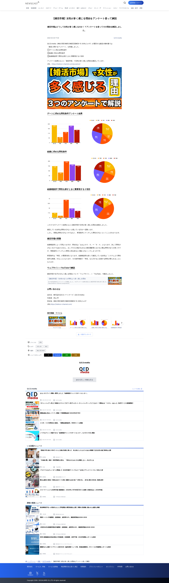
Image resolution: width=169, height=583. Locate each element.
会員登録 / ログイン (136, 3)
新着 (27, 8)
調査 (141, 8)
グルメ (90, 8)
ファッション (107, 8)
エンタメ (41, 8)
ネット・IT (97, 8)
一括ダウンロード (85, 334)
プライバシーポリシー (96, 566)
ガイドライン (110, 566)
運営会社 (29, 566)
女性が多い (40, 346)
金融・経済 (134, 8)
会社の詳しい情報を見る (84, 380)
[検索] (125, 3)
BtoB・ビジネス (70, 8)
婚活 (46, 346)
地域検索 (33, 8)
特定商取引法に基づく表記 (69, 566)
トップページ (31, 561)
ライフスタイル (124, 8)
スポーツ (48, 8)
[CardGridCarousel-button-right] (122, 323)
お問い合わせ (129, 566)
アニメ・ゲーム (58, 8)
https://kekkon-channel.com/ (61, 304)
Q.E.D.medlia (118, 38)
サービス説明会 (53, 566)
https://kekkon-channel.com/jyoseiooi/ (66, 64)
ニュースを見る (136, 389)
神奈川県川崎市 (41, 350)
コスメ (115, 8)
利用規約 (83, 566)
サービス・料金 (40, 566)
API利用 (119, 566)
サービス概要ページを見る (154, 579)
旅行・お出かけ (81, 8)
